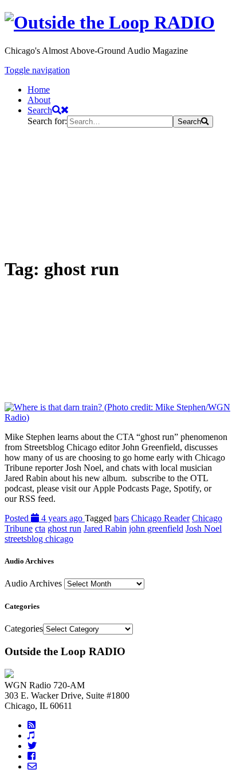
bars (121, 518)
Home (38, 89)
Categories (24, 628)
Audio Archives (33, 583)
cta (40, 528)
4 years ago (45, 518)
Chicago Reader (160, 518)
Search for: (47, 121)
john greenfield (156, 528)
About (38, 100)
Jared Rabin (105, 528)
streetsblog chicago (39, 539)
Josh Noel (204, 528)
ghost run (64, 528)
